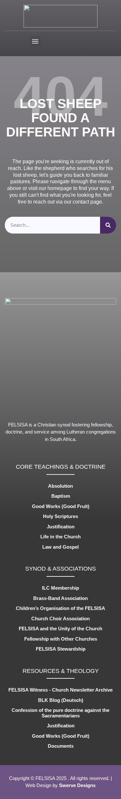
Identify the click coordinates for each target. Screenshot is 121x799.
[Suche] (108, 225)
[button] (35, 41)
